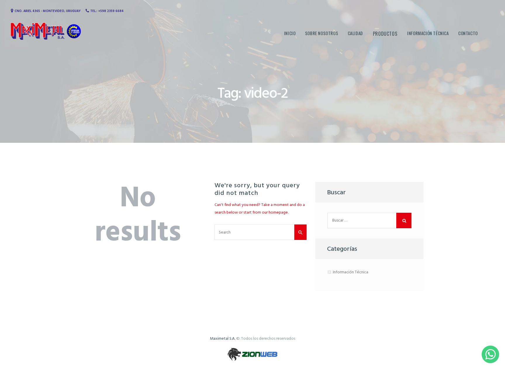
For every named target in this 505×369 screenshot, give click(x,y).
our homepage (275, 212)
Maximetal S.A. (222, 338)
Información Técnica (350, 272)
